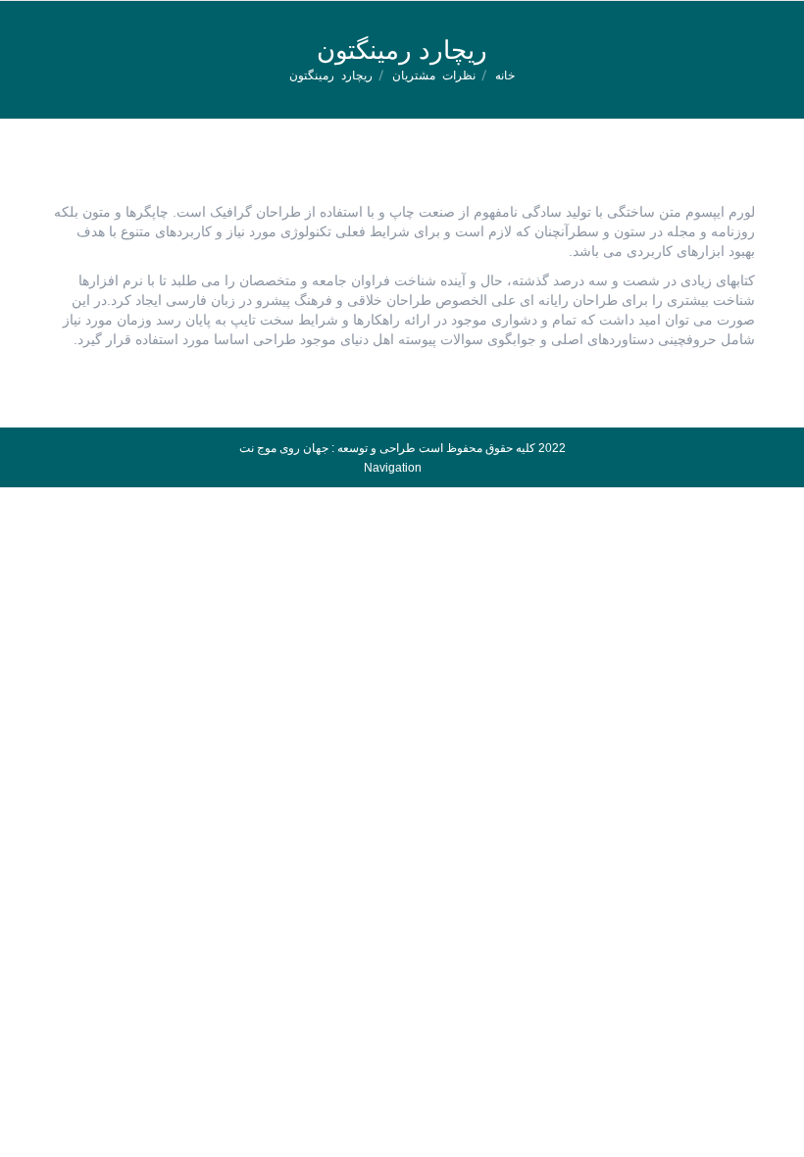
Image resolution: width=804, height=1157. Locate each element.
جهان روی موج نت (283, 448)
